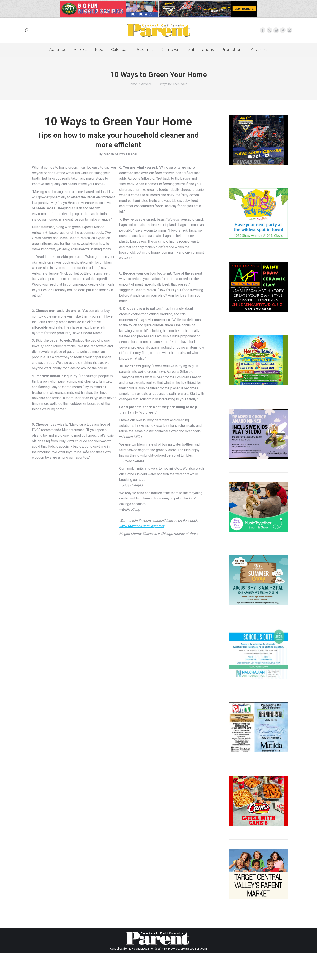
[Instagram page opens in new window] (276, 30)
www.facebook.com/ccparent (141, 526)
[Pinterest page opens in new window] (283, 30)
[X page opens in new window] (269, 30)
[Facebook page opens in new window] (262, 30)
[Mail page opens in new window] (289, 30)
